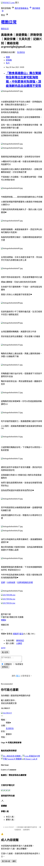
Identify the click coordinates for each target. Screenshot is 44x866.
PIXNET (11, 827)
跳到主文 (5, 29)
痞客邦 (16, 634)
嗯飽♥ (3, 620)
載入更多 (5, 652)
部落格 (9, 60)
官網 (3, 582)
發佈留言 (5, 667)
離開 (14, 861)
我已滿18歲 (6, 861)
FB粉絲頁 (11, 582)
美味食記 (20, 641)
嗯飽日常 (9, 22)
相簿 (8, 57)
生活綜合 (21, 52)
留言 (21, 634)
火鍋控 (19, 643)
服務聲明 (26, 830)
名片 (8, 63)
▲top (3, 648)
